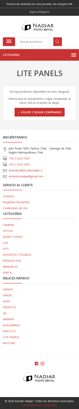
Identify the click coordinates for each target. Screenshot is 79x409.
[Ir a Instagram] (42, 363)
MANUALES (10, 266)
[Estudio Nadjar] (38, 26)
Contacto (8, 196)
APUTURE (9, 343)
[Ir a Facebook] (36, 363)
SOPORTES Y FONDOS (17, 254)
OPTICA (8, 231)
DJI (5, 313)
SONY (6, 301)
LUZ (5, 243)
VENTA (7, 272)
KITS (6, 249)
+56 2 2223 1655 (19, 158)
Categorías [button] (11, 55)
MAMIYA (8, 319)
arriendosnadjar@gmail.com (26, 176)
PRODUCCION (12, 260)
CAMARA (8, 225)
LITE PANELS (11, 337)
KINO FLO (9, 331)
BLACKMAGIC (11, 325)
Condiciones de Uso (15, 208)
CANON (8, 289)
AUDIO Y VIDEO (13, 237)
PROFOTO (9, 307)
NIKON (7, 295)
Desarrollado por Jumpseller (39, 405)
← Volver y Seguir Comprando (39, 112)
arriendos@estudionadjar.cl (25, 170)
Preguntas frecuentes (16, 202)
